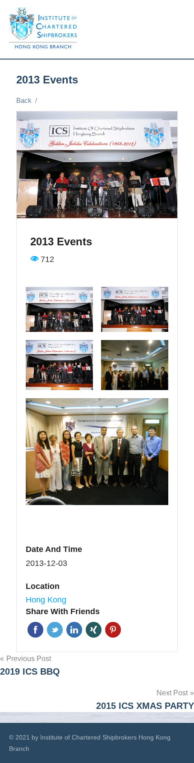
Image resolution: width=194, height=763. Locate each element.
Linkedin (74, 630)
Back (24, 100)
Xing (94, 630)
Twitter (55, 630)
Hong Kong (46, 599)
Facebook (35, 630)
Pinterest (113, 630)
